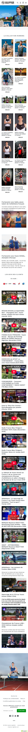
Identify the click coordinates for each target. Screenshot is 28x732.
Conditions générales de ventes (12, 701)
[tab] (12, 688)
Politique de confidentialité (11, 698)
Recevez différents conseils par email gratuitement (14, 706)
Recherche (14, 696)
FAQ (24, 701)
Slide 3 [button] (15, 688)
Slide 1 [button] (12, 688)
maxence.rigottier (11, 725)
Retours (22, 698)
